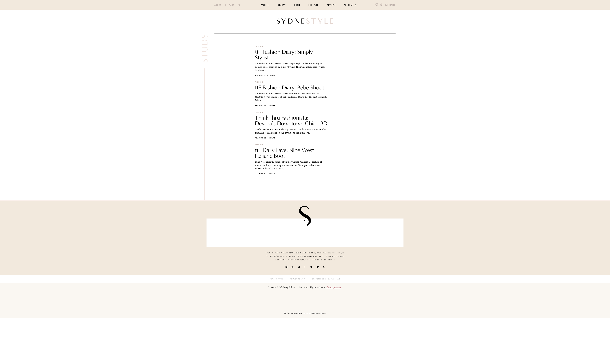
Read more (260, 75)
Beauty (282, 5)
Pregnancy (350, 5)
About (217, 5)
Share (272, 75)
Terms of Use (276, 279)
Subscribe (390, 5)
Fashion (265, 5)
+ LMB (337, 279)
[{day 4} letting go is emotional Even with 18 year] (257, 232)
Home (297, 5)
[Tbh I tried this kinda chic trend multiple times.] (353, 232)
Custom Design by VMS (323, 279)
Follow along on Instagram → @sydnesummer (305, 313)
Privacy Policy (297, 279)
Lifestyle (313, 5)
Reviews (331, 5)
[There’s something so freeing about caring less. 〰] (289, 232)
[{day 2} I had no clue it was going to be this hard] (385, 232)
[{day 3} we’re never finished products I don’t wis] (321, 232)
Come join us (333, 287)
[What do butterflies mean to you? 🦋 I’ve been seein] (225, 232)
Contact (229, 5)
